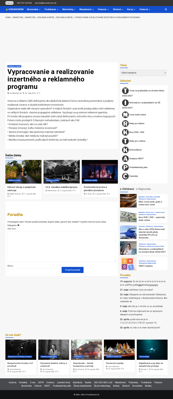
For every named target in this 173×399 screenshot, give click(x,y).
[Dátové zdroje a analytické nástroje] (23, 172)
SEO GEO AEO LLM (103, 382)
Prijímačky (133, 382)
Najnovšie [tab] (144, 189)
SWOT (47, 386)
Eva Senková (79, 369)
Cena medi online (137, 114)
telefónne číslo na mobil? (141, 290)
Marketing (67, 9)
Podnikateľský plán (138, 167)
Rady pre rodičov (137, 141)
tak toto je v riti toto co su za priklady (145, 306)
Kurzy (130, 9)
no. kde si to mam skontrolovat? (145, 327)
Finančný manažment (48, 357)
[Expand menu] (39, 9)
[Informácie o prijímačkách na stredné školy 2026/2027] (128, 249)
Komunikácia (135, 150)
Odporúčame (151, 199)
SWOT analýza (146, 266)
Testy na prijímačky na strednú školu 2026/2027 (143, 93)
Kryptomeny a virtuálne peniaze (19, 357)
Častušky (133, 176)
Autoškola (77, 382)
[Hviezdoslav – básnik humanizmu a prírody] (86, 350)
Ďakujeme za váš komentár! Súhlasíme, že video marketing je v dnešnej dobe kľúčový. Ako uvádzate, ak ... (143, 298)
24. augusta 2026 (114, 369)
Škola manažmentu (82, 386)
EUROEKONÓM (16, 9)
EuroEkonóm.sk (15, 93)
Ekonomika (32, 9)
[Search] (166, 9)
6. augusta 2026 (100, 194)
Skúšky (148, 386)
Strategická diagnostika (147, 263)
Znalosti (143, 9)
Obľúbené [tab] (128, 189)
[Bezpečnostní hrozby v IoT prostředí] (20, 350)
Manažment (85, 9)
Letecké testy (63, 382)
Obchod (117, 9)
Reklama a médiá (14, 66)
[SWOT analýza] (128, 265)
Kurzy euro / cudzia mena (155, 212)
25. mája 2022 (30, 93)
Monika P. (144, 369)
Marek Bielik (52, 191)
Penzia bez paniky (115, 363)
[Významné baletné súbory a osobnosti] (53, 350)
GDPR (41, 382)
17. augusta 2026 (30, 194)
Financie (102, 9)
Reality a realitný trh (114, 357)
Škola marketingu (102, 386)
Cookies (50, 382)
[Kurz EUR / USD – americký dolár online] (128, 217)
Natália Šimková (15, 194)
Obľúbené (142, 199)
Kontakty (23, 382)
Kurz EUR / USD (136, 132)
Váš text (11, 228)
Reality (88, 382)
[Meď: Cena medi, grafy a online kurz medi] (128, 202)
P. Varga (89, 194)
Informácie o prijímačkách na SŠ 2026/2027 (141, 105)
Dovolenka (137, 386)
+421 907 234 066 (24, 3)
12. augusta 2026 (65, 191)
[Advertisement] (86, 41)
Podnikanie (50, 9)
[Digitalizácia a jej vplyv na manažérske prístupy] (152, 350)
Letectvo (142, 226)
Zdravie (37, 386)
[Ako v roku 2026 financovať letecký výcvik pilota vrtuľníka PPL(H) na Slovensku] (128, 233)
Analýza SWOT (136, 158)
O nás (32, 382)
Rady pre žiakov (136, 123)
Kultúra (116, 386)
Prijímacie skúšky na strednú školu (151, 246)
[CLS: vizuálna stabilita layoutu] (62, 172)
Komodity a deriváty (153, 197)
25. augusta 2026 (15, 372)
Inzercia (12, 382)
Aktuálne (142, 197)
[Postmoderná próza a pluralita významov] (100, 172)
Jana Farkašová (15, 369)
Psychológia (144, 357)
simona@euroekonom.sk (45, 3)
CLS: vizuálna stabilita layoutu (61, 187)
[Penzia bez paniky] (119, 350)
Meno (10, 266)
